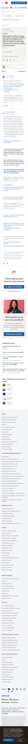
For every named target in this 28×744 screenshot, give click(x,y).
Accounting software (7, 657)
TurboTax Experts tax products (9, 466)
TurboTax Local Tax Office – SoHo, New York (13, 493)
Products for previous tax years (9, 441)
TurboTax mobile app (7, 444)
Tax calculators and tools (8, 605)
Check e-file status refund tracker (10, 613)
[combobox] (13, 11)
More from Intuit (6, 674)
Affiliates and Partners (18, 711)
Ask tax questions (7, 15)
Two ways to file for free (8, 588)
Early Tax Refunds (6, 446)
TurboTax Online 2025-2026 (9, 419)
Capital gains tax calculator (8, 623)
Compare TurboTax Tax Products (10, 417)
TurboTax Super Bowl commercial (10, 640)
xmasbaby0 (7, 112)
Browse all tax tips (6, 533)
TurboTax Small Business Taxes (9, 481)
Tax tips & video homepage (9, 531)
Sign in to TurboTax (15, 287)
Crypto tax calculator (7, 620)
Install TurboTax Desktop (8, 516)
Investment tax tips (6, 560)
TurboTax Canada (6, 439)
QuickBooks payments (7, 662)
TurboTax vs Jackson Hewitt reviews (11, 650)
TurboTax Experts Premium (8, 469)
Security (4, 710)
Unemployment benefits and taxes (10, 557)
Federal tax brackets (7, 567)
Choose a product (19, 15)
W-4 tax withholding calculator (9, 615)
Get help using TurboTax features (11, 19)
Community (5, 593)
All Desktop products (7, 513)
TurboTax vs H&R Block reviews (9, 642)
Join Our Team (12, 708)
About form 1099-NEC (7, 545)
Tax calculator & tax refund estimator (11, 608)
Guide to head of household (9, 538)
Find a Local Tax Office (7, 491)
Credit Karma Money (7, 434)
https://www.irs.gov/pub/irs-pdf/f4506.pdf (14, 246)
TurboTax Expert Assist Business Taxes (11, 478)
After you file (5, 25)
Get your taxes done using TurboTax (11, 360)
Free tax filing (5, 456)
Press (19, 708)
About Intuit (5, 708)
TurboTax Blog (5, 437)
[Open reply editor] (14, 66)
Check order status (6, 518)
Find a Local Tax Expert (7, 488)
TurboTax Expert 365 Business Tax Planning (12, 483)
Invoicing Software (6, 682)
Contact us (4, 581)
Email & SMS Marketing (7, 677)
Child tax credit (5, 562)
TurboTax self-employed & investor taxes (12, 461)
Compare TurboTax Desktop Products (11, 511)
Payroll (3, 660)
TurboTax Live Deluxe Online (10, 56)
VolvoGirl (9, 388)
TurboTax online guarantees (9, 422)
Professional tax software (8, 664)
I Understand (8, 739)
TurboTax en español (7, 449)
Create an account (14, 291)
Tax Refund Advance (7, 429)
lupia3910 (7, 29)
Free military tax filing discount (9, 464)
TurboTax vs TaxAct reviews (8, 647)
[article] (14, 91)
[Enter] (3, 11)
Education (4, 366)
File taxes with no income (8, 543)
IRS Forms (4, 424)
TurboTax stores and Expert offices (10, 486)
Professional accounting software (10, 667)
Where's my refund (6, 583)
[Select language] (11, 8)
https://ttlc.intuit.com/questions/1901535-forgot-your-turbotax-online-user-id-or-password (14, 189)
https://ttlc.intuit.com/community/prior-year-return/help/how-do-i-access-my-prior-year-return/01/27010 (14, 171)
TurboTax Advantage (7, 521)
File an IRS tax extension (8, 586)
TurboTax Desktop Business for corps (11, 523)
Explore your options (14, 334)
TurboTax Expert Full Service (9, 471)
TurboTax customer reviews (8, 637)
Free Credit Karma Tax (7, 672)
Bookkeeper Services (7, 679)
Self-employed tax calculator (9, 618)
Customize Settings (20, 740)
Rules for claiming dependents (9, 540)
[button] (4, 8)
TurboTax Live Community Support (10, 578)
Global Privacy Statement (16, 730)
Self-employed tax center (8, 427)
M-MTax (9, 384)
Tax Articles (5, 349)
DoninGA (7, 76)
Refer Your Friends (6, 598)
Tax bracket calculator (7, 610)
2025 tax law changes (7, 570)
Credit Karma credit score (8, 669)
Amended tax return (7, 548)
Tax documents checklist (8, 627)
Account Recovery (8, 185)
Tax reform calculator (7, 630)
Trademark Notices (6, 711)
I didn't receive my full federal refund (11, 352)
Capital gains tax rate (7, 550)
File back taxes (5, 553)
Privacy (23, 708)
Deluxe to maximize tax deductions (10, 459)
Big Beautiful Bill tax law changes (10, 596)
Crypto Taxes (5, 432)
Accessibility (5, 713)
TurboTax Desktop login (8, 508)
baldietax (9, 402)
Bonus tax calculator (7, 625)
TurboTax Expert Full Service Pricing (11, 473)
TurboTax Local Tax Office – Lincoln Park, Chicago (12, 500)
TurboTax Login (6, 591)
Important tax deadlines (8, 565)
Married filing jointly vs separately (10, 535)
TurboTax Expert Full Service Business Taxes (13, 476)
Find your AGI (5, 555)
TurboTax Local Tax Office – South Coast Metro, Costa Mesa (14, 496)
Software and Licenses (12, 710)
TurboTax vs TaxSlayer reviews (9, 645)
